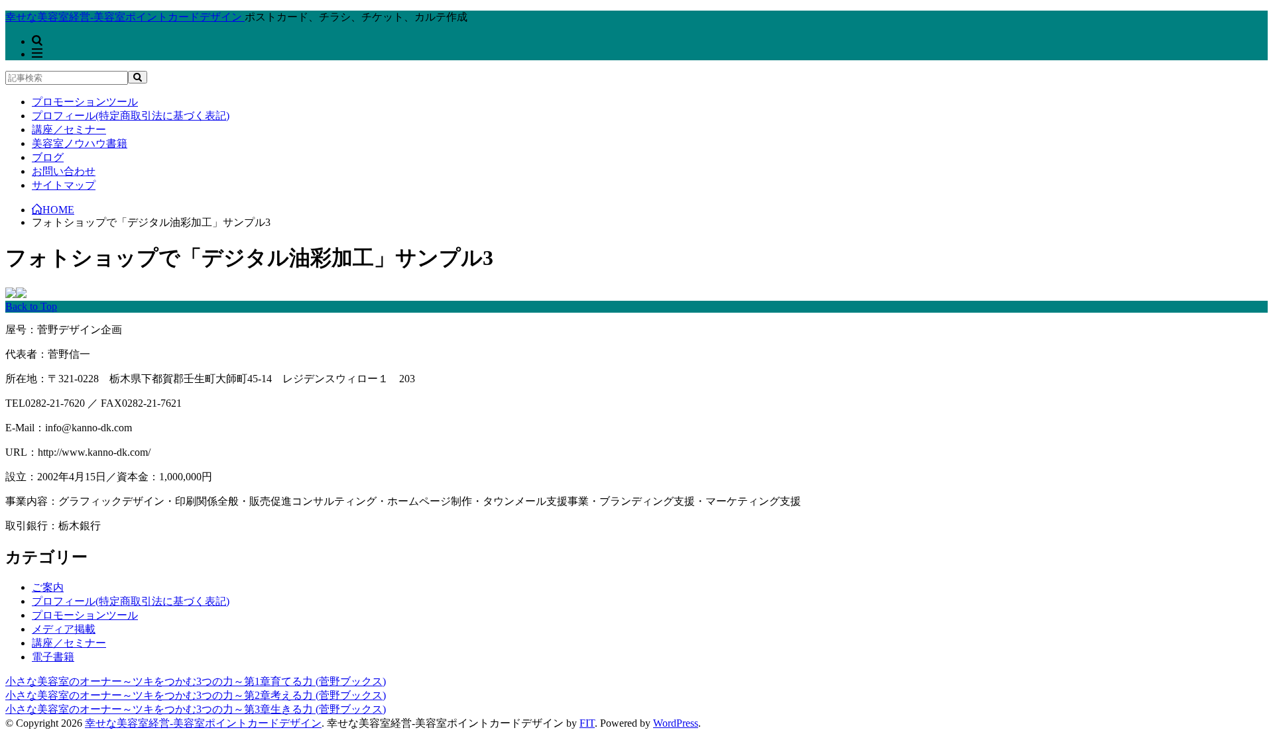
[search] (137, 77)
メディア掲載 (63, 629)
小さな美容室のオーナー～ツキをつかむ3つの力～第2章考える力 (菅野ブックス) (195, 695)
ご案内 (48, 587)
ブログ (48, 157)
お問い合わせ (63, 171)
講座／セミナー (69, 129)
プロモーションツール (85, 101)
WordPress (675, 723)
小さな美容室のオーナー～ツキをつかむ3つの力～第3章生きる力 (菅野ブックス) (195, 709)
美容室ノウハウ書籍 (79, 143)
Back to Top (31, 306)
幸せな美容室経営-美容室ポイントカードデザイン (203, 723)
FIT (587, 723)
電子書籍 (53, 656)
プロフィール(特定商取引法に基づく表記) (130, 115)
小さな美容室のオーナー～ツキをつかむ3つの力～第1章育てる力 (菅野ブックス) (195, 681)
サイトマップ (63, 185)
